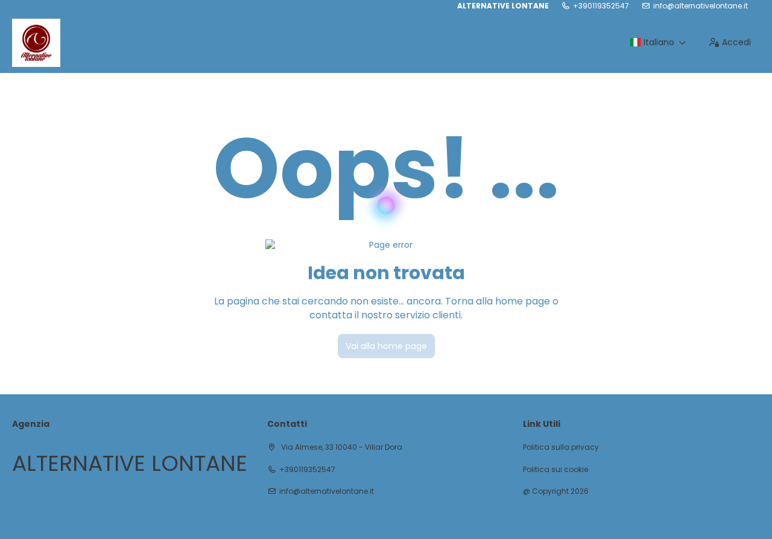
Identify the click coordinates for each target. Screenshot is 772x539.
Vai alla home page (386, 346)
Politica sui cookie (555, 469)
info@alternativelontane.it (700, 6)
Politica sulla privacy (561, 447)
